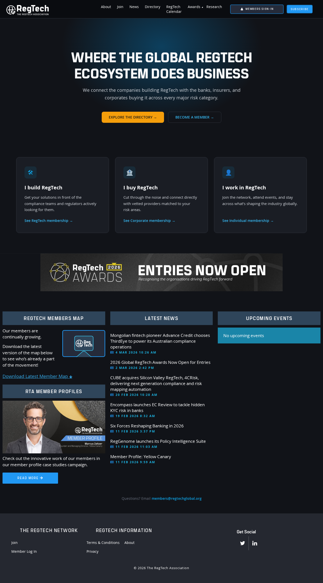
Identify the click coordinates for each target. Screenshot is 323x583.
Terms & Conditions (103, 542)
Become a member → (194, 117)
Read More (30, 478)
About (129, 542)
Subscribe (300, 9)
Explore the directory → (133, 117)
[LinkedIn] (255, 543)
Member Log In (24, 551)
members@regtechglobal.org (177, 498)
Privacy (92, 551)
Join (14, 542)
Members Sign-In (260, 8)
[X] (243, 543)
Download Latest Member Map (37, 376)
